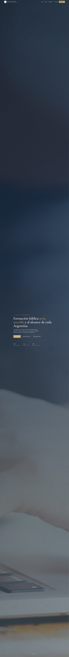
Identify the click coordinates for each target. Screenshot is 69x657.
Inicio (42, 1)
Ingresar (61, 1)
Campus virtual (38, 336)
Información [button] (50, 1)
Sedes (46, 1)
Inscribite (17, 336)
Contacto (56, 1)
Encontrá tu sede (27, 336)
